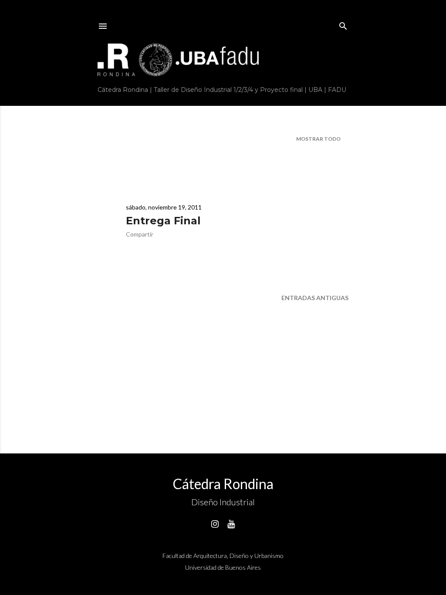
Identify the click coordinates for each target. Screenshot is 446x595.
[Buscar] (343, 24)
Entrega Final (163, 220)
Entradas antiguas (314, 297)
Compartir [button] (139, 234)
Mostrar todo (318, 138)
